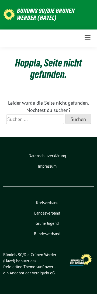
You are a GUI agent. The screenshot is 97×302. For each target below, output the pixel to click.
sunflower (44, 266)
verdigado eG (43, 272)
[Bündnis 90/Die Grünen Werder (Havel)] (9, 14)
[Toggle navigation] (87, 38)
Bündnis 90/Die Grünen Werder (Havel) (46, 14)
